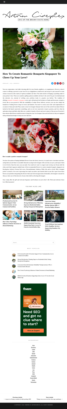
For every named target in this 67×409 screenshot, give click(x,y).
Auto (33, 345)
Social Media (33, 378)
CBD (33, 351)
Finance (33, 359)
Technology (33, 382)
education (33, 355)
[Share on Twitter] (52, 83)
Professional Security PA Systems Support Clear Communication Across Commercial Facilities (36, 254)
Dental (33, 353)
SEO (33, 374)
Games (33, 361)
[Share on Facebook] (58, 83)
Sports (33, 380)
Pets (33, 372)
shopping (16, 83)
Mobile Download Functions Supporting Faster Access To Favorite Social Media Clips (36, 276)
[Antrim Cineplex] (33, 20)
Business (33, 347)
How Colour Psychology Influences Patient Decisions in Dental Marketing (36, 270)
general (33, 363)
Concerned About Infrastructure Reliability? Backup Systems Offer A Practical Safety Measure (35, 265)
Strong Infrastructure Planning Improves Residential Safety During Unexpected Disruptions (34, 260)
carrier (33, 349)
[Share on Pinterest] (60, 83)
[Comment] (63, 83)
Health (33, 365)
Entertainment (33, 357)
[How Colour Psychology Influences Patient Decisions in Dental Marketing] (14, 272)
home (33, 367)
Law (33, 370)
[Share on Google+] (55, 83)
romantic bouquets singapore (16, 100)
